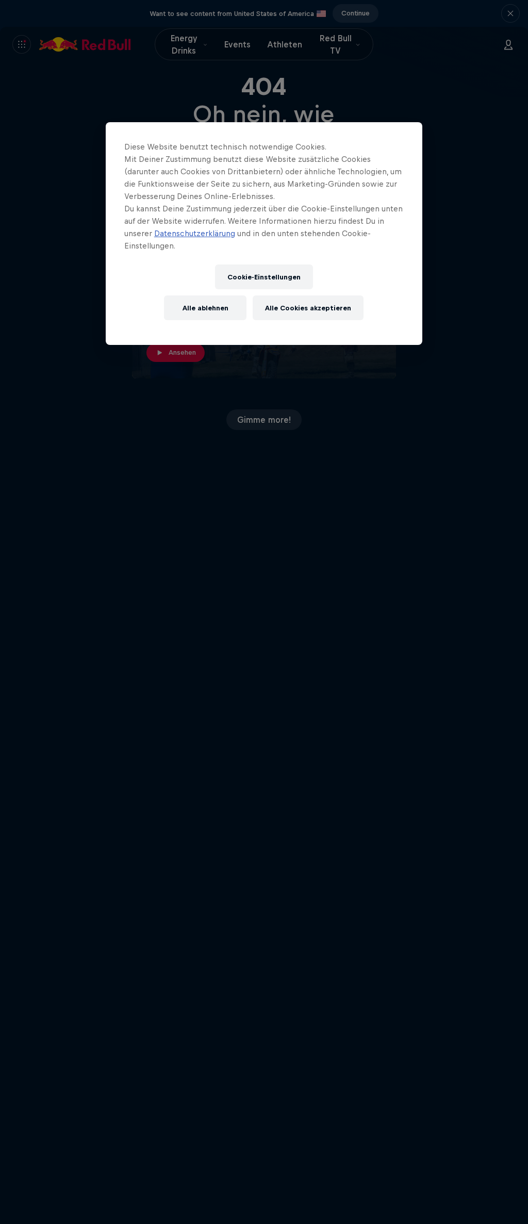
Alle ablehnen (205, 308)
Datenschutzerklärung (194, 233)
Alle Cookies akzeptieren (308, 308)
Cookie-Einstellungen (264, 277)
